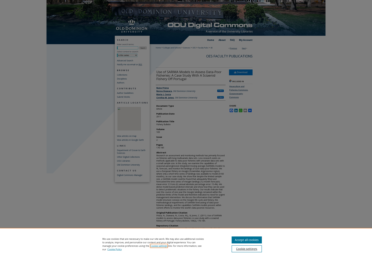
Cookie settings (158, 246)
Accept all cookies (247, 240)
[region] (186, 244)
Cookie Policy (114, 249)
